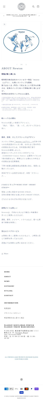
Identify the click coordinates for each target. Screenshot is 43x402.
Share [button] (6, 253)
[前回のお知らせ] (4, 15)
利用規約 (7, 308)
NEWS (7, 281)
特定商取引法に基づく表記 (14, 318)
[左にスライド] (17, 64)
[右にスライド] (26, 64)
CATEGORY (9, 286)
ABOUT (7, 276)
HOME (7, 272)
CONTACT (8, 295)
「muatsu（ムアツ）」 (23, 141)
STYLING (8, 291)
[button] (4, 6)
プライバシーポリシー (12, 313)
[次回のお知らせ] (39, 15)
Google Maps (21, 332)
